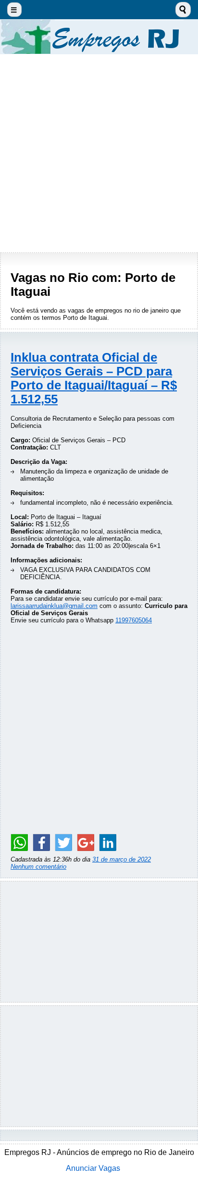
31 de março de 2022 (121, 859)
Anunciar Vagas (93, 1168)
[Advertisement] (99, 153)
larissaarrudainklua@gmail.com (54, 605)
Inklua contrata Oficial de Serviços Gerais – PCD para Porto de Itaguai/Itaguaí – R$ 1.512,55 (94, 378)
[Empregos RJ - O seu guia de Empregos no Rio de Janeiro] (99, 36)
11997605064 (133, 620)
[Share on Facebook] (41, 842)
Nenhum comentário (38, 866)
